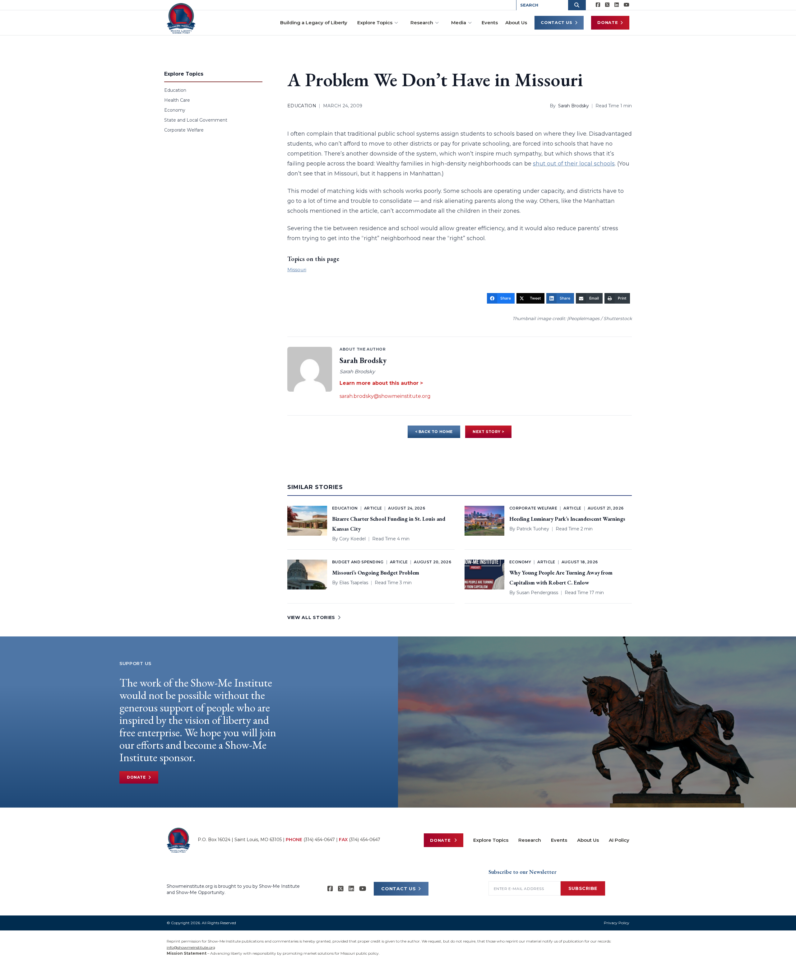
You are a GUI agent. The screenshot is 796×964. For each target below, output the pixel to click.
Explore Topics (374, 23)
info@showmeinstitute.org (191, 947)
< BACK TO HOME (434, 431)
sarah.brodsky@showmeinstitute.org (385, 396)
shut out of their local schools (574, 163)
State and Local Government (195, 120)
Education (175, 90)
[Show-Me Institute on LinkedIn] (616, 5)
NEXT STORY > (488, 431)
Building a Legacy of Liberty (313, 23)
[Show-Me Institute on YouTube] (626, 5)
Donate (607, 22)
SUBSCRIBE (582, 888)
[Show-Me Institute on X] (607, 5)
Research (421, 23)
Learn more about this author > (381, 383)
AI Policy (619, 840)
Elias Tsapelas (353, 582)
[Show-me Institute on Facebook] (598, 5)
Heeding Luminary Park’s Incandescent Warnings (567, 518)
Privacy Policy (616, 922)
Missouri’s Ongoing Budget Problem (375, 572)
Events (490, 23)
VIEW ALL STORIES (311, 617)
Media (458, 23)
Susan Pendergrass (537, 592)
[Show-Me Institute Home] (181, 18)
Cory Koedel (352, 539)
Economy (174, 110)
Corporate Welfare (184, 130)
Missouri (296, 269)
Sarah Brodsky (573, 106)
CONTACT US (398, 889)
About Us (516, 23)
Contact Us (556, 22)
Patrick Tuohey (532, 529)
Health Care (177, 100)
